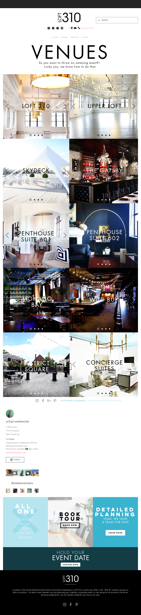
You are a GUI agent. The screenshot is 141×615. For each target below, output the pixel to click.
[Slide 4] (42, 135)
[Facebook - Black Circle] (49, 28)
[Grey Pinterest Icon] (55, 400)
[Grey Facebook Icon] (43, 400)
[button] (85, 37)
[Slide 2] (34, 135)
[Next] (65, 106)
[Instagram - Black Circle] (53, 28)
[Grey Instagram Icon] (37, 400)
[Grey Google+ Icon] (49, 400)
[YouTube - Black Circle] (62, 28)
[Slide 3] (38, 135)
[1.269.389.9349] (79, 27)
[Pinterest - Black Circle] (57, 28)
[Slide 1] (31, 135)
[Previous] (7, 106)
